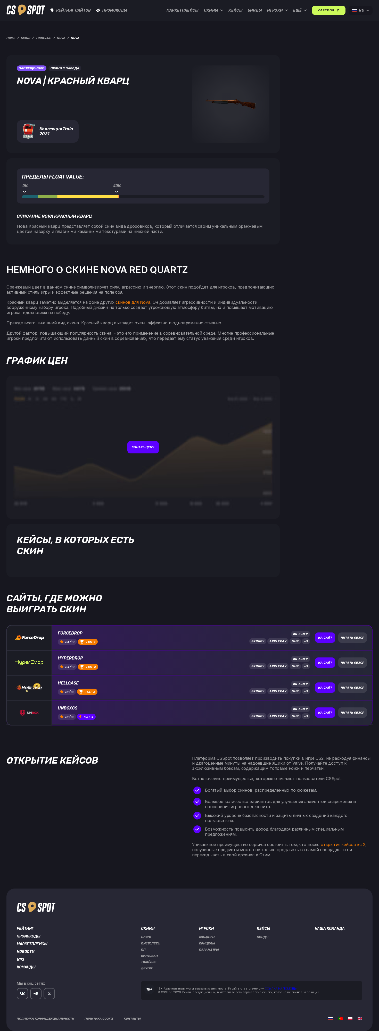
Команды (26, 967)
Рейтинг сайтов (73, 10)
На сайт (325, 637)
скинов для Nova (133, 302)
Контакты (132, 1018)
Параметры (209, 949)
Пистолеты (150, 943)
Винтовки (149, 955)
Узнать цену (143, 447)
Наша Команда (330, 929)
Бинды (255, 10)
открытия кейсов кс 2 (343, 844)
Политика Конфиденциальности (45, 1018)
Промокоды (114, 10)
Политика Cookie (99, 1018)
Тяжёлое (148, 962)
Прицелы (207, 943)
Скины (211, 10)
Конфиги (207, 937)
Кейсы (235, 10)
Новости (26, 952)
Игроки (275, 10)
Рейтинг (25, 929)
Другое (147, 968)
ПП (143, 949)
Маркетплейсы (183, 10)
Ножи (146, 937)
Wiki (20, 959)
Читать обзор (352, 637)
